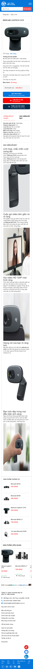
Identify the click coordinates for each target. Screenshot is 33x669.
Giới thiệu (8, 662)
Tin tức (14, 662)
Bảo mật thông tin (6, 610)
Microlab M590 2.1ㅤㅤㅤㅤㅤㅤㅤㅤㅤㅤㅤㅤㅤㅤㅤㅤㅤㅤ (17, 519)
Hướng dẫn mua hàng (7, 618)
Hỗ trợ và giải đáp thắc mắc (9, 633)
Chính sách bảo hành (7, 613)
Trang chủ (6, 14)
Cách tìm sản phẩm (7, 628)
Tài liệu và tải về (6, 638)
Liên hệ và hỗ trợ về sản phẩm (10, 635)
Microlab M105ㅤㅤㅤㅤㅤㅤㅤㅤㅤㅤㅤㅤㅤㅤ (15, 484)
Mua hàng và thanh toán (8, 621)
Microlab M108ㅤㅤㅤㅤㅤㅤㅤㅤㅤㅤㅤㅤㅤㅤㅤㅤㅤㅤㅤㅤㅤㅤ (15, 496)
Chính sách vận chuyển (8, 615)
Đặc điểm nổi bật (24, 117)
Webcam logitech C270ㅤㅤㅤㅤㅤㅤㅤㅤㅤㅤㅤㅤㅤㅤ (18, 507)
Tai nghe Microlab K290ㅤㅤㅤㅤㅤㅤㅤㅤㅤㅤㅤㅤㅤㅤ (18, 531)
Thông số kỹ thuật (8, 117)
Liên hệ (29, 662)
